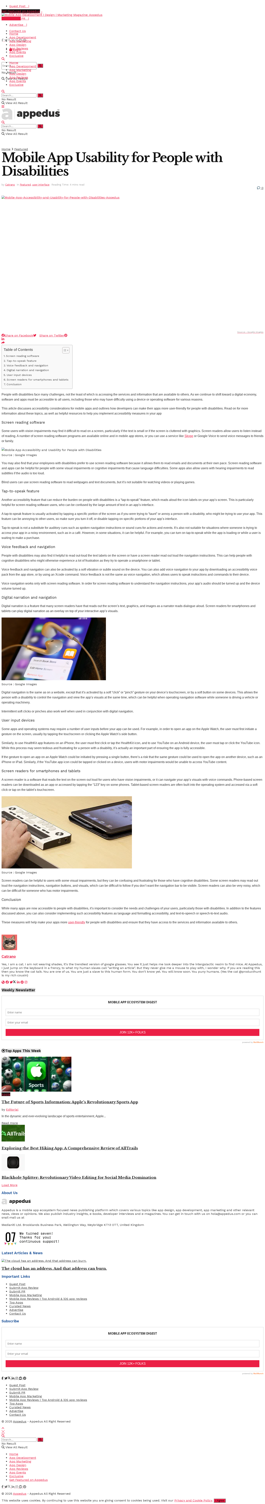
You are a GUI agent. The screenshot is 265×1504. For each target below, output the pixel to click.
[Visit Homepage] (52, 15)
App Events (17, 52)
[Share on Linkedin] (3, 339)
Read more (10, 1123)
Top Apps (16, 1302)
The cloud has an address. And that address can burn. (54, 1268)
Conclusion (14, 384)
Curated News (20, 1306)
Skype (188, 436)
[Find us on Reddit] (21, 1378)
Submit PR (17, 1291)
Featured (21, 149)
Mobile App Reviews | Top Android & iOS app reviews (48, 1299)
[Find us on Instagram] (17, 1378)
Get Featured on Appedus (21, 11)
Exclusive (16, 56)
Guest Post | (19, 6)
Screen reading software (22, 356)
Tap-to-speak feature (21, 361)
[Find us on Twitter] (8, 40)
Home (13, 34)
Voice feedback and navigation (27, 365)
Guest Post (17, 1284)
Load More (9, 1185)
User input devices (19, 375)
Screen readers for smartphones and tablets (37, 379)
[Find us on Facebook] (3, 40)
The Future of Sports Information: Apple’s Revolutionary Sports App (70, 1102)
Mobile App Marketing (25, 1295)
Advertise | (18, 25)
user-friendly (76, 922)
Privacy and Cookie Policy (193, 1500)
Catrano (10, 184)
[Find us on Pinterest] (24, 1378)
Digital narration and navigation (28, 370)
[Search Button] (40, 66)
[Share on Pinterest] (65, 335)
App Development (22, 37)
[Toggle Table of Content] (63, 350)
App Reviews (18, 48)
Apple (6, 1094)
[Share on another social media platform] (3, 343)
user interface (40, 184)
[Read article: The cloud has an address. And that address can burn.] (132, 1261)
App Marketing (20, 41)
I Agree (219, 1500)
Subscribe (13, 18)
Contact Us (17, 31)
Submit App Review (23, 1288)
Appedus (19, 1421)
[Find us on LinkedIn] (13, 1378)
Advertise (16, 1310)
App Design (17, 45)
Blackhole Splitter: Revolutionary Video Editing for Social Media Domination (79, 1177)
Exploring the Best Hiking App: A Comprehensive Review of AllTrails (70, 1148)
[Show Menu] (3, 106)
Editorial (12, 1109)
